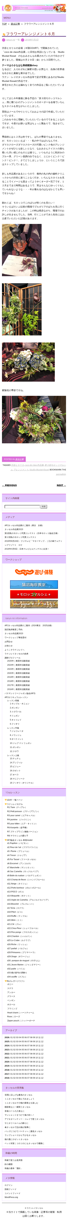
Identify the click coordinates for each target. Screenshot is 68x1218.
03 (17, 1050)
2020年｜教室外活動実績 (18, 673)
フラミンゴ (12, 1008)
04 (20, 1037)
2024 (7, 1045)
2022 (7, 1054)
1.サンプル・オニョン (19, 704)
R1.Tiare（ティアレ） (17, 807)
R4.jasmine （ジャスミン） (19, 819)
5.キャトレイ (15, 720)
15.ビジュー (15, 766)
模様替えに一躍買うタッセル (17, 1107)
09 (34, 1041)
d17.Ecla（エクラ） (16, 908)
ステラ (10, 988)
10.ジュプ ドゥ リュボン (21, 743)
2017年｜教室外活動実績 (18, 685)
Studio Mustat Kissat (39, 469)
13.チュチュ (15, 758)
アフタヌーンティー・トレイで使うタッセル (24, 1119)
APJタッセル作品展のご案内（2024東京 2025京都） (29, 625)
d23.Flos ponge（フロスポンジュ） (23, 932)
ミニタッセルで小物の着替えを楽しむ (21, 1103)
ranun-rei (10, 39)
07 (28, 1045)
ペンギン (11, 1000)
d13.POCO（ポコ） (16, 892)
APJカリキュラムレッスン (16, 697)
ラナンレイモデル (15, 804)
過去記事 (19, 459)
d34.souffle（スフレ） (17, 977)
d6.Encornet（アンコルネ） (19, 863)
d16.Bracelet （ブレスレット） (21, 904)
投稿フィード (11, 1189)
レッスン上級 (13, 755)
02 (14, 1037)
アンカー (11, 992)
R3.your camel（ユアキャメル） (21, 815)
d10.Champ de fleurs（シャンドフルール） (26, 879)
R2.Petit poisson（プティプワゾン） (23, 811)
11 (39, 1041)
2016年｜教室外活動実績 (18, 689)
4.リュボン (14, 716)
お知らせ (9, 646)
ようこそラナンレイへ (14, 650)
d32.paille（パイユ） (16, 969)
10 (37, 1041)
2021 (7, 1058)
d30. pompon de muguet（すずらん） (24, 960)
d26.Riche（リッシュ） (17, 944)
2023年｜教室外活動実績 (18, 669)
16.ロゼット (15, 770)
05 (23, 1037)
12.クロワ (14, 751)
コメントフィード (12, 1193)
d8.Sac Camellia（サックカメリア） (23, 871)
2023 (7, 1050)
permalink (61, 474)
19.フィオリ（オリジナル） (22, 783)
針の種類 (9, 1164)
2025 (7, 1041)
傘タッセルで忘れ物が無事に (17, 1127)
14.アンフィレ (16, 762)
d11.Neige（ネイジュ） (17, 884)
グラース (11, 996)
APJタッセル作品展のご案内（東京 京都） (24, 525)
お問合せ (9, 642)
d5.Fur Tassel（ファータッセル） (22, 859)
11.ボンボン (15, 747)
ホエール (11, 1004)
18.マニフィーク (17, 779)
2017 (7, 1074)
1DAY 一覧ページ (14, 800)
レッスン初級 (13, 700)
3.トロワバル (15, 712)
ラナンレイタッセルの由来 (16, 654)
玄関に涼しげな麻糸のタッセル (18, 1095)
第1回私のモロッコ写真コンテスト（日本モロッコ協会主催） (32, 533)
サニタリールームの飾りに (16, 1123)
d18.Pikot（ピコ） (15, 912)
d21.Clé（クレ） (14, 924)
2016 (7, 1078)
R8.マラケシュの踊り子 (17, 836)
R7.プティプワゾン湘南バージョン (22, 831)
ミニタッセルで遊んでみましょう (19, 1099)
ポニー (10, 984)
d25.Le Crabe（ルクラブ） (19, 940)
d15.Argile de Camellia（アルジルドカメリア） (28, 900)
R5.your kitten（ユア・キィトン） (22, 824)
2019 (7, 1066)
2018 (7, 1070)
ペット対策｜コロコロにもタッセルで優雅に (24, 1143)
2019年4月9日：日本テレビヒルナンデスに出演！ (27, 549)
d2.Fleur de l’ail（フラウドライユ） (23, 847)
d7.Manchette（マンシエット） (21, 867)
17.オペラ (14, 775)
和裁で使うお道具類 (13, 1160)
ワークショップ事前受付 (15, 637)
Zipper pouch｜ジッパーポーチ (21, 1021)
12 (42, 1054)
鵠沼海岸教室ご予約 (13, 629)
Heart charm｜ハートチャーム (20, 1013)
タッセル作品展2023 (14, 529)
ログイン (9, 1185)
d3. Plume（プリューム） (18, 851)
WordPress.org (11, 1197)
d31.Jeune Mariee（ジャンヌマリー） (24, 965)
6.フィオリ (14, 724)
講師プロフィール (12, 658)
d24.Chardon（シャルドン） (20, 936)
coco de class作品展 (34, 465)
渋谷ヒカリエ (17, 465)
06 (25, 1041)
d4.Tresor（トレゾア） (17, 855)
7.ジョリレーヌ (16, 731)
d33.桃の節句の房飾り (17, 973)
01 (11, 1037)
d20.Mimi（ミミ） (15, 920)
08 (31, 1041)
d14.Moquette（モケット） (19, 896)
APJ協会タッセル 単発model (20, 840)
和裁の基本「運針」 (13, 1168)
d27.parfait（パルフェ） (18, 948)
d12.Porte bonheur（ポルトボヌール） (24, 888)
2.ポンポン (14, 708)
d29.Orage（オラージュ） (19, 956)
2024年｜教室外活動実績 (18, 665)
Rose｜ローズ (13, 1016)
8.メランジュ (15, 735)
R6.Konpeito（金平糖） (17, 827)
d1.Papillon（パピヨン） (18, 843)
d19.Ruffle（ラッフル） (17, 916)
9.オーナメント (16, 739)
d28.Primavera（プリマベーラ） (21, 952)
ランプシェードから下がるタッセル (20, 1135)
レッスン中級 (13, 728)
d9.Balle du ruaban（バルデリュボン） (24, 875)
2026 (7, 1037)
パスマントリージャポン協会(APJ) (20, 693)
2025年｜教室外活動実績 (18, 661)
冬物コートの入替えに (14, 1111)
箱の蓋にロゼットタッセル (16, 1139)
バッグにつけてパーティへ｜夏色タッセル (23, 1131)
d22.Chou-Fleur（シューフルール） (23, 928)
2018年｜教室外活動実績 (18, 681)
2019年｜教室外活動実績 (18, 677)
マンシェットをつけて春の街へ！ (19, 1115)
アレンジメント (21, 469)
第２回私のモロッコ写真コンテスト (20, 537)
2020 (7, 1062)
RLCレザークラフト (16, 981)
